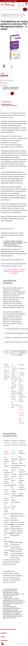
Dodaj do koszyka (13, 93)
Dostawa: (5, 85)
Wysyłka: (5, 82)
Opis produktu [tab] (6, 102)
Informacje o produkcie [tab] (9, 105)
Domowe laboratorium (8, 80)
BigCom (25, 643)
